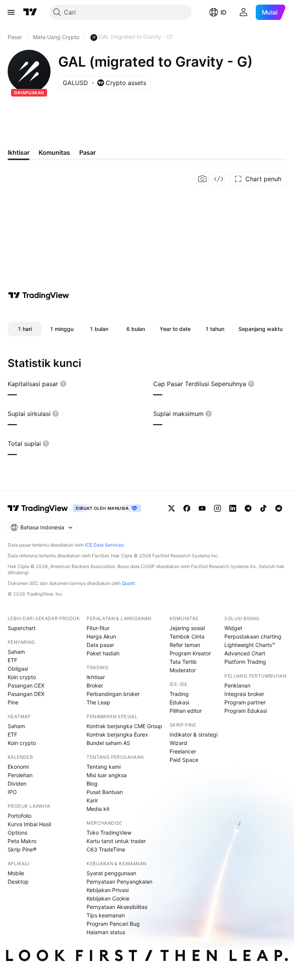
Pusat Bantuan (105, 792)
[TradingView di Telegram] (248, 508)
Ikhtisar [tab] (18, 152)
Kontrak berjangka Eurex (117, 734)
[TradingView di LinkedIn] (232, 508)
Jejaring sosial (187, 628)
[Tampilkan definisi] (63, 383)
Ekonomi (18, 766)
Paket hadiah (103, 653)
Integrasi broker (244, 694)
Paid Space (184, 759)
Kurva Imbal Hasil (29, 824)
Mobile (16, 873)
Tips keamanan (106, 915)
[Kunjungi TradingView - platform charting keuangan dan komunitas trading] (39, 295)
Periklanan (237, 685)
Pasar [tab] (87, 152)
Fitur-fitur (98, 628)
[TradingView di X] (171, 508)
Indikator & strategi (193, 734)
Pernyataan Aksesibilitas (117, 907)
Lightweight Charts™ (249, 645)
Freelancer (183, 751)
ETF (12, 660)
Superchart (22, 628)
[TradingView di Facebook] (186, 508)
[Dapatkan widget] (218, 178)
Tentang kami (104, 766)
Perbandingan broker (113, 694)
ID (223, 12)
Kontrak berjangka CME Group (124, 726)
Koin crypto (22, 677)
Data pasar (100, 645)
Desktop (18, 881)
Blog (92, 783)
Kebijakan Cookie (108, 898)
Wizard (178, 743)
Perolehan (20, 775)
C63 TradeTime (106, 849)
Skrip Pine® (22, 849)
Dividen (17, 783)
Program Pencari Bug (113, 923)
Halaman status (106, 932)
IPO (12, 792)
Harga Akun (101, 636)
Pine (13, 702)
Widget (233, 628)
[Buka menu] (11, 12)
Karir (92, 800)
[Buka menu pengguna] (243, 12)
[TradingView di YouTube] (202, 508)
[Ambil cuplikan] (202, 178)
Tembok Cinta (187, 636)
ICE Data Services (104, 545)
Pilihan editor (186, 710)
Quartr (128, 583)
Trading (179, 694)
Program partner (245, 702)
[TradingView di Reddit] (278, 508)
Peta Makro (22, 841)
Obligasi (18, 668)
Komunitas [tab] (54, 152)
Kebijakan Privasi (108, 890)
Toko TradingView (109, 832)
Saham (16, 651)
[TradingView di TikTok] (263, 508)
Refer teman (185, 645)
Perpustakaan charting (252, 636)
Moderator (183, 670)
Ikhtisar (96, 677)
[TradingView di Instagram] (217, 508)
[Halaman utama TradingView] (30, 12)
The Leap (98, 702)
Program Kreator (190, 653)
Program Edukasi (245, 710)
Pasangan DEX (26, 694)
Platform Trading (245, 661)
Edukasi (179, 702)
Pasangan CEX (26, 685)
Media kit (98, 809)
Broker (95, 685)
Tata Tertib (183, 661)
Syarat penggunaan (111, 873)
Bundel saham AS (108, 743)
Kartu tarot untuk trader (116, 841)
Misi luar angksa (107, 775)
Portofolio (19, 815)
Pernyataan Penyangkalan (119, 881)
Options (17, 832)
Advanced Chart (244, 653)
